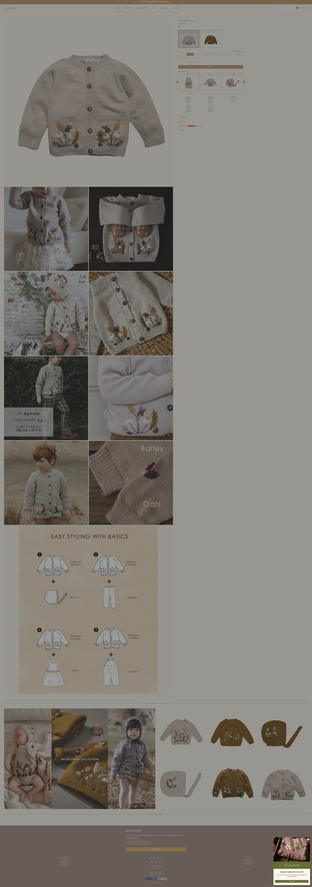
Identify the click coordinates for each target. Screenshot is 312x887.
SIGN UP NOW (291, 881)
